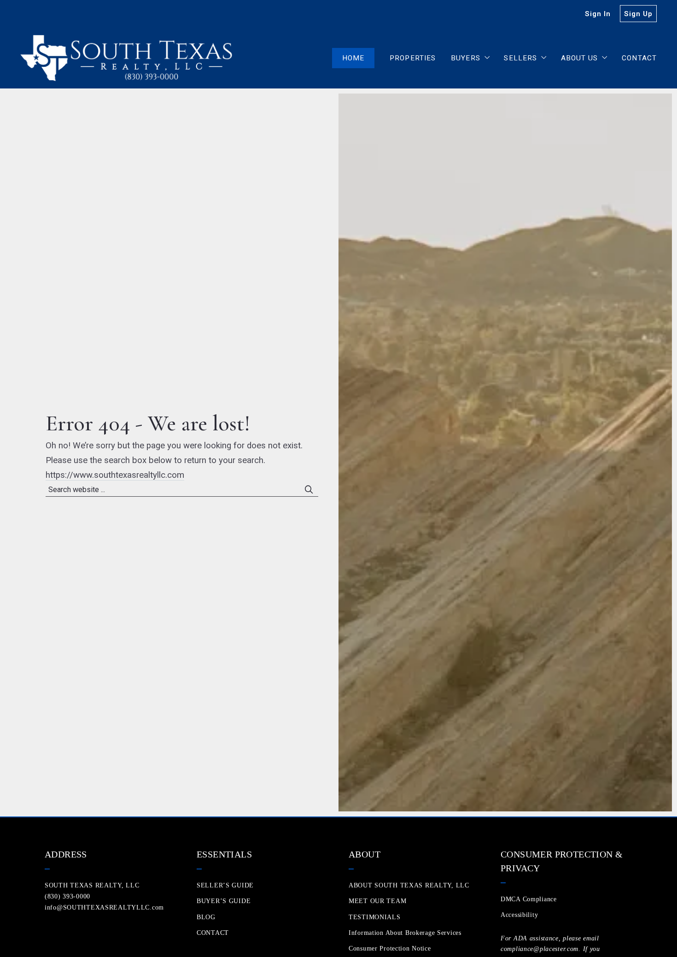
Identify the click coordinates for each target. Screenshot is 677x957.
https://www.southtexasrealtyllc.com (115, 475)
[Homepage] (128, 58)
